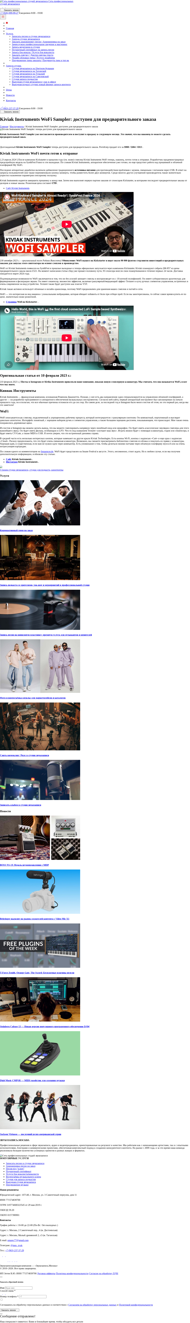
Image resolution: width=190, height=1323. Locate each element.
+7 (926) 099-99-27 (9, 13)
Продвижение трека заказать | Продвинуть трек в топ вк (40, 60)
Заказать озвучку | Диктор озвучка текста (32, 55)
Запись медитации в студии (26, 47)
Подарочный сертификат (18, 1171)
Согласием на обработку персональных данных (92, 1305)
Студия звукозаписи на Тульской (28, 74)
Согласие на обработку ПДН (103, 1273)
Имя (2, 1288)
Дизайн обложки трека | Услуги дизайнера (33, 57)
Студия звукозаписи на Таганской (29, 71)
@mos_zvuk (16, 1245)
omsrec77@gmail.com (17, 1240)
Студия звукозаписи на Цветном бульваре (33, 68)
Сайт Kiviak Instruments (17, 188)
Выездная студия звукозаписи (21, 1182)
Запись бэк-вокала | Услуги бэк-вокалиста (33, 52)
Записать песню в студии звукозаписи (31, 36)
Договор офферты (46, 1273)
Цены (9, 90)
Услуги (10, 33)
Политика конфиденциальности (72, 1273)
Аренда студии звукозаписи (26, 39)
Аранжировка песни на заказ (20, 1166)
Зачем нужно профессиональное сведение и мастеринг (39, 44)
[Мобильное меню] (3, 16)
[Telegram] (4, 6)
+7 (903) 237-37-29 (9, 108)
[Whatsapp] (1, 6)
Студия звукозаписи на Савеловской (30, 76)
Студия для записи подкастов (21, 1179)
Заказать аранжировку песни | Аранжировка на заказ (38, 41)
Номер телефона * (9, 1296)
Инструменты (17, 126)
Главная (10, 28)
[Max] (7, 6)
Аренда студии (14, 65)
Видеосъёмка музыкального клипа (23, 1176)
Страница (11, 302)
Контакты (11, 100)
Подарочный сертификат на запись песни (33, 49)
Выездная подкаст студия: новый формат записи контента (41, 84)
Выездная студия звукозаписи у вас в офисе (34, 82)
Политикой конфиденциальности (136, 1305)
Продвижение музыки (17, 1184)
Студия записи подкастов (25, 79)
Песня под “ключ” (15, 1168)
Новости (10, 95)
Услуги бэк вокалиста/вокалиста (22, 1174)
